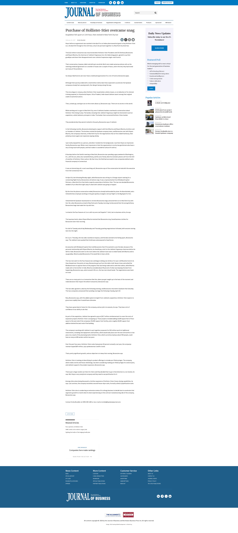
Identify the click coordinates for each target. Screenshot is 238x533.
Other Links (153, 470)
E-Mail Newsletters (98, 476)
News (67, 473)
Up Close (68, 478)
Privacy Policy (152, 481)
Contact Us (151, 476)
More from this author (81, 456)
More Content (99, 470)
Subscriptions (124, 481)
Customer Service (128, 470)
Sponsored (158, 22)
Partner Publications (99, 483)
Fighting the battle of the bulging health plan (78, 432)
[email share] (133, 40)
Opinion (68, 483)
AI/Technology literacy (156, 71)
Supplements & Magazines (113, 22)
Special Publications (99, 481)
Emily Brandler (81, 40)
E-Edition (127, 22)
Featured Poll (153, 60)
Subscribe (83, 2)
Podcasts (148, 22)
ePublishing (129, 524)
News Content (72, 470)
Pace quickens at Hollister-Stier (74, 427)
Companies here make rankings (82, 450)
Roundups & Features (96, 22)
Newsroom (101, 2)
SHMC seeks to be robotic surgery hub (76, 429)
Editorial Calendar (126, 473)
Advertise (92, 2)
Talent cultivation (155, 81)
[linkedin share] (122, 40)
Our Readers (124, 476)
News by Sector (82, 22)
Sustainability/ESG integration (159, 74)
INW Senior (168, 22)
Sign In (157, 2)
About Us (74, 2)
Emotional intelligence (156, 76)
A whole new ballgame (162, 103)
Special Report (70, 476)
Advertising (123, 478)
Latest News (70, 414)
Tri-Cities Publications (154, 483)
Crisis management (155, 78)
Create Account (167, 2)
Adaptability (153, 83)
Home (66, 2)
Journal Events (138, 22)
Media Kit (122, 483)
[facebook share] (129, 40)
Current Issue (70, 22)
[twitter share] (125, 40)
